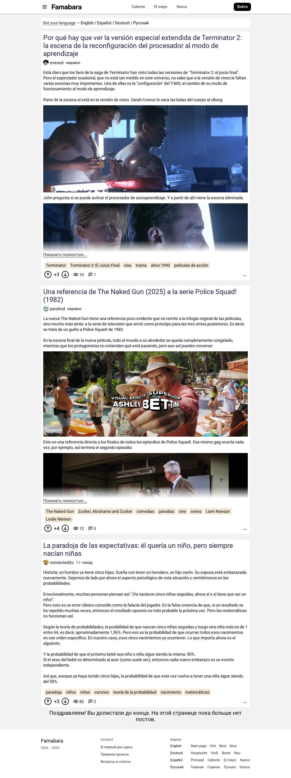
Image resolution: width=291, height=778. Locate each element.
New (233, 746)
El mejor (161, 7)
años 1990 (160, 265)
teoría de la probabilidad (134, 692)
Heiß (214, 753)
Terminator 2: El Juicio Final (95, 265)
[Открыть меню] (44, 6)
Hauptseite (199, 753)
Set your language (59, 22)
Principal (197, 760)
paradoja (54, 692)
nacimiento (171, 692)
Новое (245, 767)
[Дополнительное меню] (245, 274)
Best (222, 746)
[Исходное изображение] (244, 189)
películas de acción (191, 265)
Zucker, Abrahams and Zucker (105, 511)
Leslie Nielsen (58, 519)
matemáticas (197, 692)
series (196, 511)
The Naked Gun (60, 511)
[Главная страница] (67, 7)
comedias (145, 511)
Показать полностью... (65, 254)
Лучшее (230, 767)
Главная (197, 767)
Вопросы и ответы (116, 762)
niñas (85, 692)
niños (71, 692)
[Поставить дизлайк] (65, 274)
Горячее (213, 767)
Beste (226, 753)
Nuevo (182, 7)
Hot (213, 746)
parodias (166, 511)
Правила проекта (115, 754)
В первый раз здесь (117, 747)
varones (101, 692)
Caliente (138, 7)
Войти (242, 7)
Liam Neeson (218, 511)
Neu (237, 753)
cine (127, 265)
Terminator (56, 265)
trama (141, 265)
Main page (198, 746)
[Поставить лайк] (48, 274)
